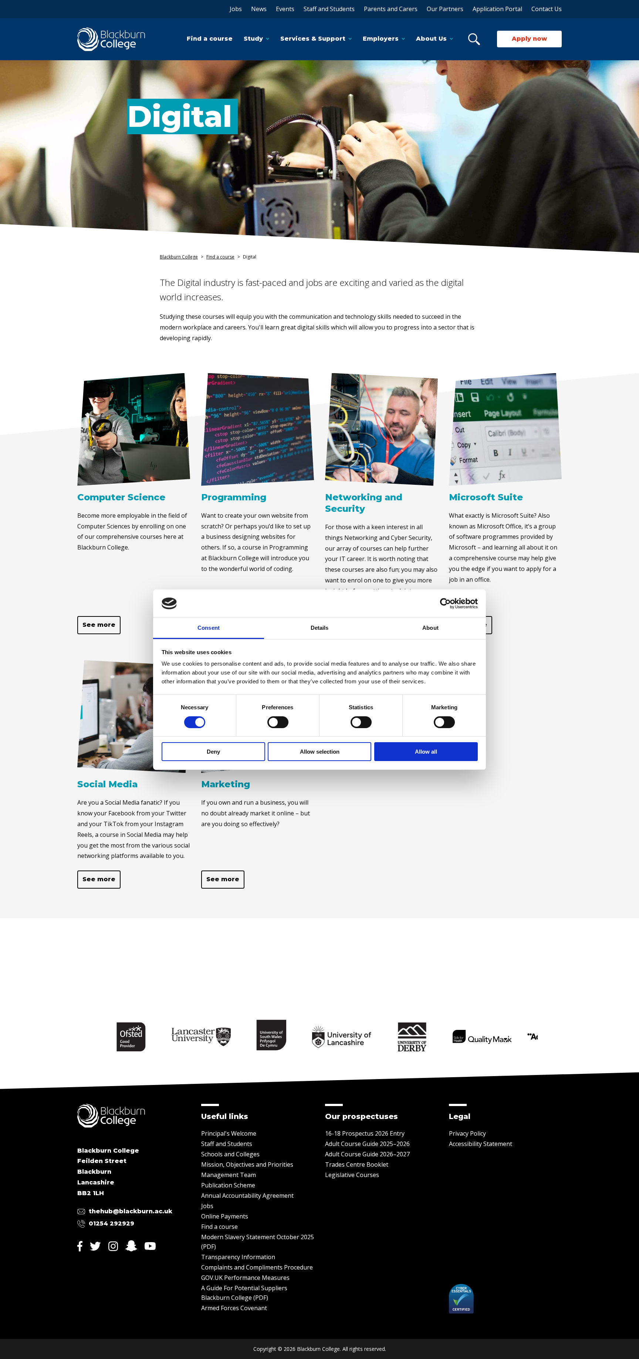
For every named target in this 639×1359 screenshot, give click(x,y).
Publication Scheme (228, 1185)
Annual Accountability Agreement (247, 1195)
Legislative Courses (352, 1175)
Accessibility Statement (480, 1144)
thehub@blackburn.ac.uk (130, 1211)
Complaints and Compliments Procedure (257, 1267)
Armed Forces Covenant (234, 1308)
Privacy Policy (467, 1133)
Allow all (426, 751)
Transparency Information (238, 1257)
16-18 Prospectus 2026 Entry (365, 1133)
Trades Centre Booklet (356, 1164)
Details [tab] (320, 628)
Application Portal (497, 9)
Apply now (529, 38)
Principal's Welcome (228, 1133)
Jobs (236, 9)
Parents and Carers (390, 9)
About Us (431, 38)
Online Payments (224, 1216)
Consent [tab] (208, 628)
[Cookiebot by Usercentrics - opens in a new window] (445, 603)
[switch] (277, 722)
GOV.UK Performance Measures (245, 1278)
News (259, 9)
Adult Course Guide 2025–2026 (367, 1144)
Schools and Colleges (230, 1154)
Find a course (210, 38)
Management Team (228, 1175)
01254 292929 (111, 1223)
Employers (381, 38)
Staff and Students (329, 9)
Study (253, 38)
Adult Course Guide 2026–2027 (367, 1154)
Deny (213, 751)
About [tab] (430, 628)
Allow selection (319, 751)
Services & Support (312, 38)
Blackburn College (179, 257)
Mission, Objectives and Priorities (247, 1164)
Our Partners (445, 9)
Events (285, 9)
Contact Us (546, 9)
